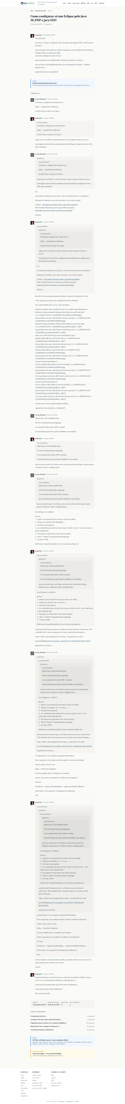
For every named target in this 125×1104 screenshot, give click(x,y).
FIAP (52, 1080)
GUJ (31, 11)
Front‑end (76, 3)
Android (101, 3)
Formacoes (35, 1078)
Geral (69, 3)
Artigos (34, 1080)
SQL (88, 3)
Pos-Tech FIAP (37, 1085)
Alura (52, 1075)
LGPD (76, 1101)
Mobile (83, 3)
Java (64, 3)
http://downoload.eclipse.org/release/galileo (60, 204)
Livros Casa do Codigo (39, 1088)
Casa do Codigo (56, 1083)
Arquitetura (24, 1096)
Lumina (53, 1078)
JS (92, 3)
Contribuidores (70, 1101)
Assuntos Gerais (40, 11)
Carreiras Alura (36, 1075)
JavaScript (24, 1088)
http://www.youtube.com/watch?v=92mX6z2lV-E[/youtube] (66, 641)
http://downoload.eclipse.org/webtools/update (53, 210)
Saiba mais (61, 1101)
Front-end (24, 1080)
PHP (95, 3)
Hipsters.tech (55, 1085)
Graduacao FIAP (37, 1083)
